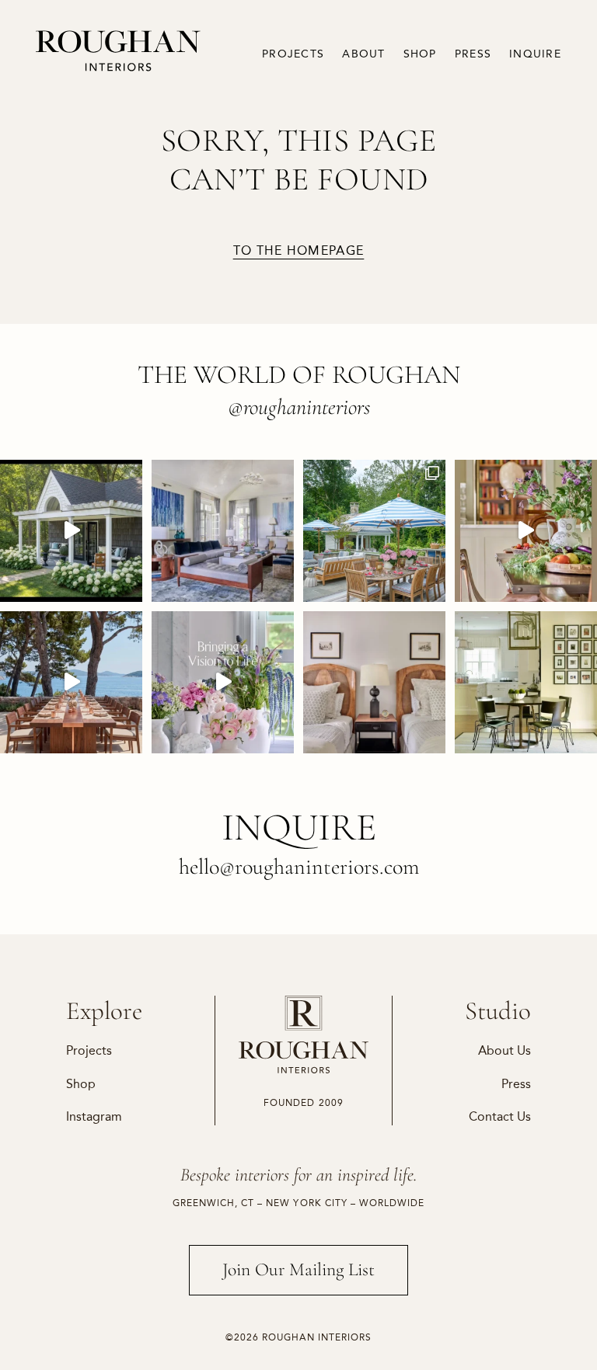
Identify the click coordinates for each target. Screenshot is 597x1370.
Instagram (94, 1116)
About (363, 54)
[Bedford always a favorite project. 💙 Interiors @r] (223, 531)
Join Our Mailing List (298, 1269)
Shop (420, 54)
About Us (504, 1050)
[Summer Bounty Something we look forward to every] (526, 531)
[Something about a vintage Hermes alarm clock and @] (374, 682)
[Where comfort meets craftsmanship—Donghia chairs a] (526, 682)
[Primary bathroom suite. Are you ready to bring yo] (223, 682)
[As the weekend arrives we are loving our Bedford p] (71, 531)
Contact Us (500, 1116)
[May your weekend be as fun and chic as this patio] (374, 531)
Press (473, 54)
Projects (293, 54)
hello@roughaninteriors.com (299, 867)
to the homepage (299, 251)
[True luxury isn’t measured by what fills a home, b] (71, 682)
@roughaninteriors (299, 407)
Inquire (535, 54)
